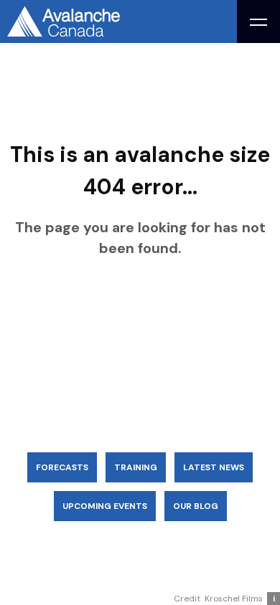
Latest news (213, 467)
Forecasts (62, 467)
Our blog (195, 506)
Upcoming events (104, 506)
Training (135, 467)
